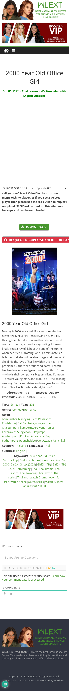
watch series (36, 482)
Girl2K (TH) (44, 464)
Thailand (20, 445)
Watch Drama (38, 477)
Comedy (17, 409)
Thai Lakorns (28, 473)
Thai (47, 445)
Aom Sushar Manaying (16, 419)
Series (14, 404)
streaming (24, 469)
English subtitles (29, 460)
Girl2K (14, 464)
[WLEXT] (6, 50)
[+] (45, 568)
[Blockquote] (29, 568)
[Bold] (5, 568)
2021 (32, 404)
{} (41, 568)
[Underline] (13, 568)
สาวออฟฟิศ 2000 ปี (34, 486)
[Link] (37, 568)
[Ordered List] (21, 568)
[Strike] (17, 568)
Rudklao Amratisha (32, 436)
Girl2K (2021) (28, 464)
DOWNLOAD (36, 227)
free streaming (51, 460)
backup (13, 460)
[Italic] (9, 568)
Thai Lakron (45, 473)
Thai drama (46, 469)
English (20, 451)
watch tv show (54, 482)
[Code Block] (33, 568)
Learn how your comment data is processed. (33, 577)
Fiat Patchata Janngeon (31, 423)
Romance (30, 409)
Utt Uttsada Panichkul (51, 440)
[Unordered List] (25, 568)
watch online (19, 482)
